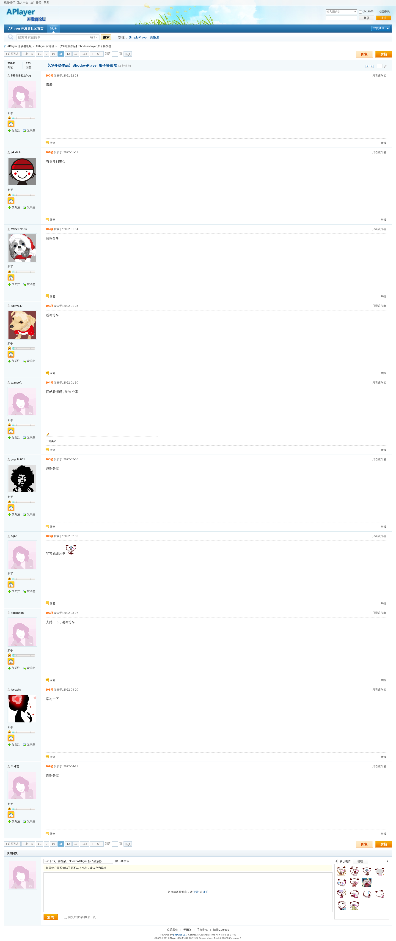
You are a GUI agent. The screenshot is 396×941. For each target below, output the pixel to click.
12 (68, 53)
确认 (128, 54)
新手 (10, 113)
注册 (384, 18)
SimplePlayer (138, 37)
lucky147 (17, 305)
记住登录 (368, 11)
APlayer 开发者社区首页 (26, 28)
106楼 (49, 536)
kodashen (17, 613)
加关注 (16, 130)
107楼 (49, 613)
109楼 (49, 766)
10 (53, 53)
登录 (366, 18)
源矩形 (154, 37)
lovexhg (16, 689)
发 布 (50, 917)
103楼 (49, 305)
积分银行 (9, 2)
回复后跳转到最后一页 (82, 917)
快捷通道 (378, 28)
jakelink (16, 152)
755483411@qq (21, 75)
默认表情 (345, 861)
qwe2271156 (19, 229)
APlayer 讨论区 (45, 46)
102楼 (49, 229)
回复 (364, 54)
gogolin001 (18, 459)
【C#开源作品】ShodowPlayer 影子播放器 (84, 46)
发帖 (383, 54)
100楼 (49, 75)
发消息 (31, 130)
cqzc (14, 536)
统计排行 (35, 2)
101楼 (49, 152)
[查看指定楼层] (385, 66)
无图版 (187, 929)
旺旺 (360, 861)
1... (39, 53)
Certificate (193, 934)
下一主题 (372, 66)
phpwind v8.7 (180, 934)
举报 (383, 143)
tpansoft (16, 382)
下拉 (355, 12)
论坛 (53, 28)
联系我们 (172, 929)
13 (75, 53)
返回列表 (13, 53)
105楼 (49, 459)
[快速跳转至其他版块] (5, 46)
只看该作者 (379, 75)
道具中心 (22, 2)
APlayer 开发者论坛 (19, 46)
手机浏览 (202, 929)
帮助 (46, 2)
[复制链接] (124, 65)
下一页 (95, 53)
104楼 (49, 382)
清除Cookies (221, 929)
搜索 (106, 37)
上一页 (29, 53)
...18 (84, 53)
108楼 (49, 689)
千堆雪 (15, 766)
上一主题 (367, 66)
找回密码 (384, 11)
